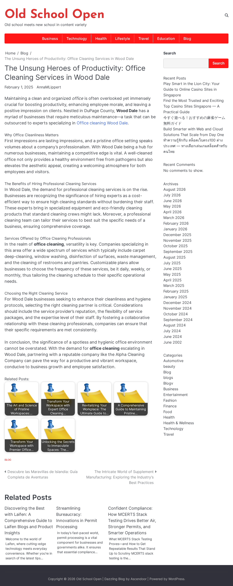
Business (50, 38)
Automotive (173, 361)
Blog (187, 38)
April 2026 (172, 212)
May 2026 (172, 206)
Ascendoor (139, 579)
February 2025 (176, 291)
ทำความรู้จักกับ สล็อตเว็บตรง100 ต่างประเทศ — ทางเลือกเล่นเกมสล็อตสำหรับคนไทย (195, 146)
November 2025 (177, 240)
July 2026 (172, 195)
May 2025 (172, 274)
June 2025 (172, 269)
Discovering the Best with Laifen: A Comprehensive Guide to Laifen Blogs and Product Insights (29, 520)
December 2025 (177, 235)
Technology (76, 38)
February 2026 (176, 223)
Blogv (168, 383)
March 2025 (173, 285)
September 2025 (177, 251)
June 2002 (172, 342)
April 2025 (172, 280)
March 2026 (173, 218)
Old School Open (54, 15)
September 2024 (177, 320)
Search (169, 53)
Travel (143, 38)
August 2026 (174, 189)
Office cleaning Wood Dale (102, 123)
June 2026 (172, 201)
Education (166, 38)
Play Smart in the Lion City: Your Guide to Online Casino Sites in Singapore (191, 89)
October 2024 (175, 314)
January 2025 (175, 297)
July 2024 (172, 331)
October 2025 (175, 246)
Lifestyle (122, 38)
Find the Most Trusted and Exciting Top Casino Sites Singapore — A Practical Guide (193, 106)
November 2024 (177, 308)
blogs (168, 377)
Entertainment (175, 395)
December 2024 (177, 303)
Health (101, 38)
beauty (169, 366)
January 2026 (175, 229)
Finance (170, 406)
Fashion (170, 400)
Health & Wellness (178, 423)
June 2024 (172, 336)
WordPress (176, 579)
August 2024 (174, 325)
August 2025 (174, 257)
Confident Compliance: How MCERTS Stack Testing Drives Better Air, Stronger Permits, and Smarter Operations (132, 520)
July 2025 (172, 263)
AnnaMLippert (49, 87)
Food (167, 412)
